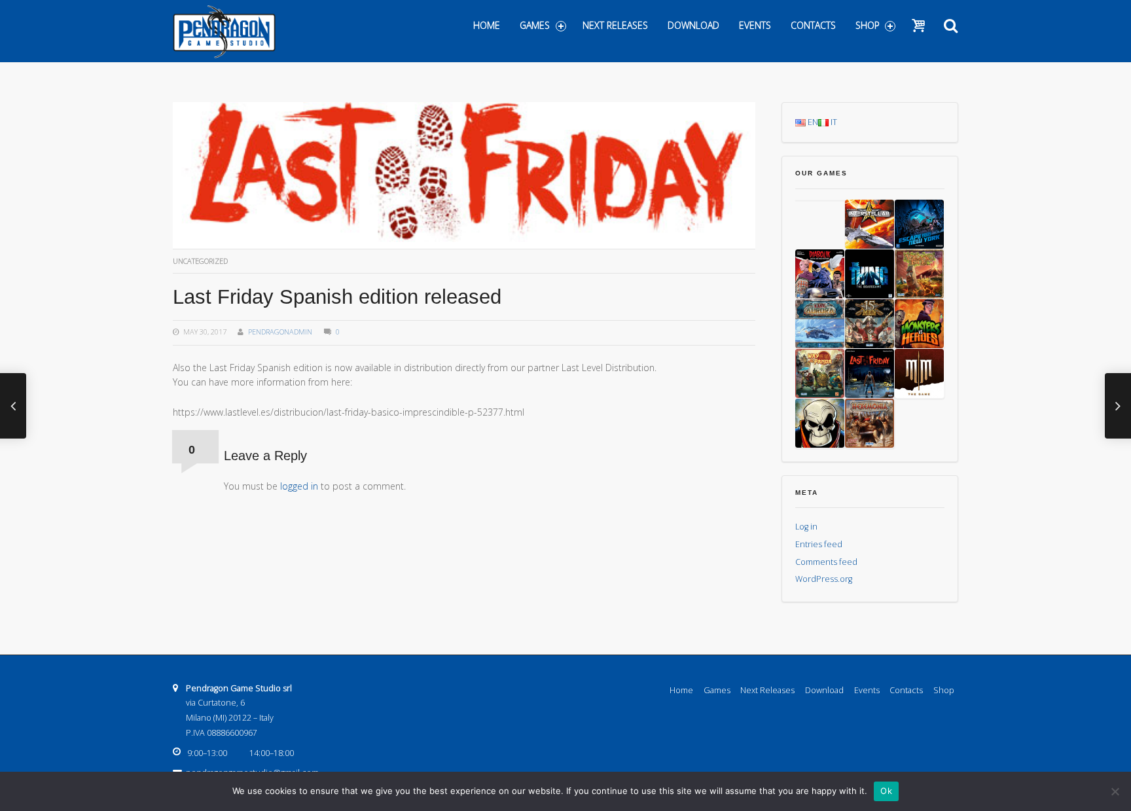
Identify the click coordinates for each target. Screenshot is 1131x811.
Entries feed (818, 544)
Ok (886, 790)
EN (812, 122)
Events (755, 25)
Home (486, 25)
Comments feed (826, 562)
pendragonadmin (280, 331)
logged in (299, 486)
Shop (867, 25)
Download (693, 25)
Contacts (813, 25)
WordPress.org (823, 579)
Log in (806, 526)
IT (833, 122)
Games (535, 25)
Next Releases (615, 25)
